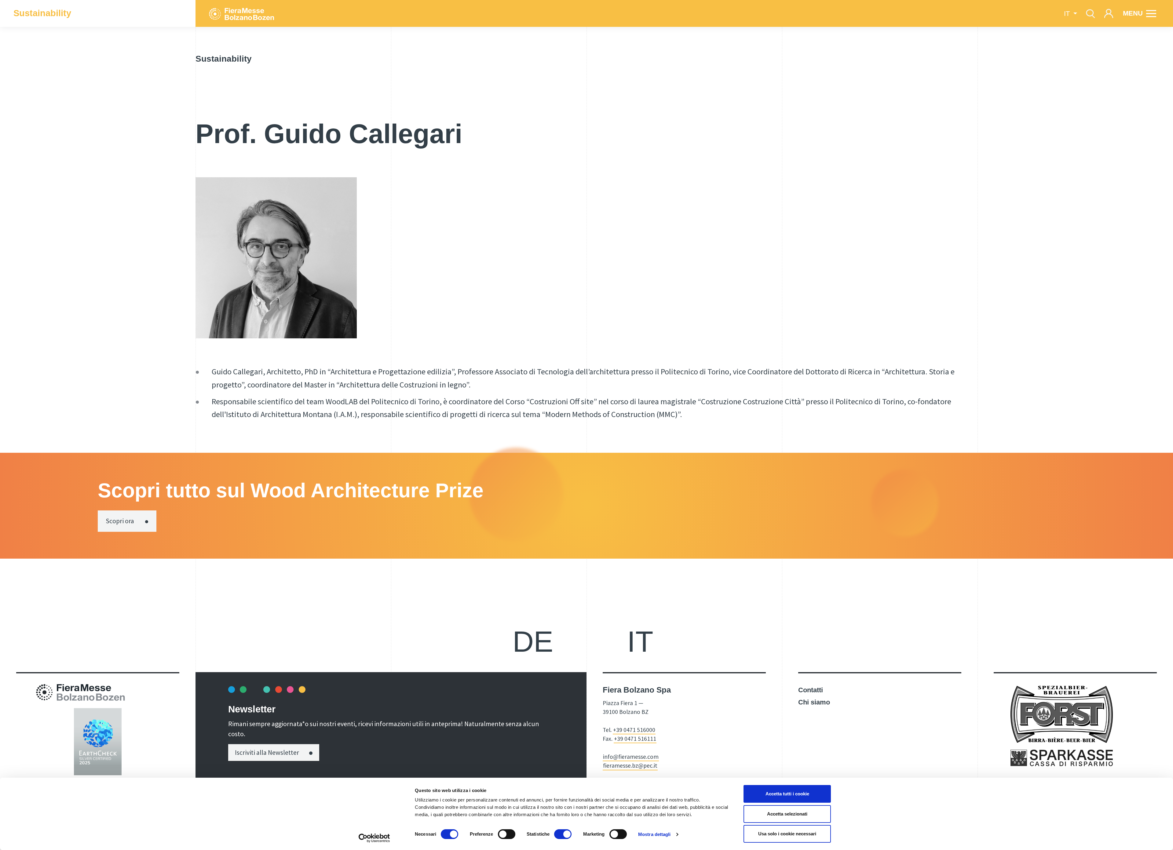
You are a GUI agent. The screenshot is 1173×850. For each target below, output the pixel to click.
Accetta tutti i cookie (787, 793)
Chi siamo (814, 702)
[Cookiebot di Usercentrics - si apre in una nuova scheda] (374, 838)
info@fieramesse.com (631, 756)
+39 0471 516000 (634, 729)
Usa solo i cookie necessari (787, 833)
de (533, 641)
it (640, 641)
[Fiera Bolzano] (273, 13)
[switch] (506, 834)
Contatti (810, 690)
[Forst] (1061, 714)
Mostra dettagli (654, 834)
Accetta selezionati (787, 813)
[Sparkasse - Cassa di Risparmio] (1061, 757)
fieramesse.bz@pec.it (630, 765)
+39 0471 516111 (635, 738)
